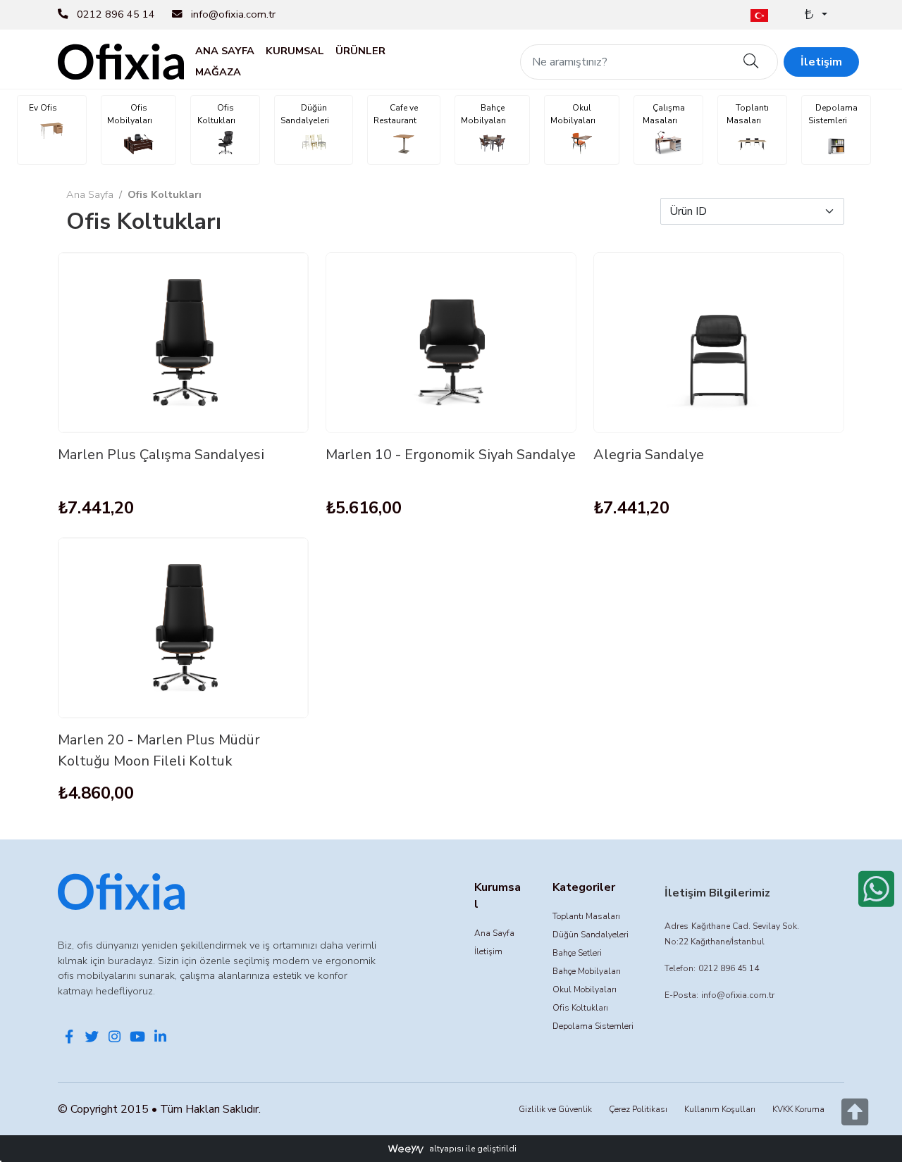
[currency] (814, 15)
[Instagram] (115, 1038)
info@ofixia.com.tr (233, 14)
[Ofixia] (121, 61)
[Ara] (751, 62)
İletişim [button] (821, 62)
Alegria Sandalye (648, 454)
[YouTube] (137, 1038)
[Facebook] (69, 1038)
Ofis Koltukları (165, 194)
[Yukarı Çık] (854, 1120)
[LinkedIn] (160, 1038)
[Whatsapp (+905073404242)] (876, 888)
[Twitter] (91, 1038)
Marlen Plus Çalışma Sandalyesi (161, 454)
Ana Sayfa (89, 194)
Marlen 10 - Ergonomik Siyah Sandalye (451, 454)
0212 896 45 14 (116, 14)
